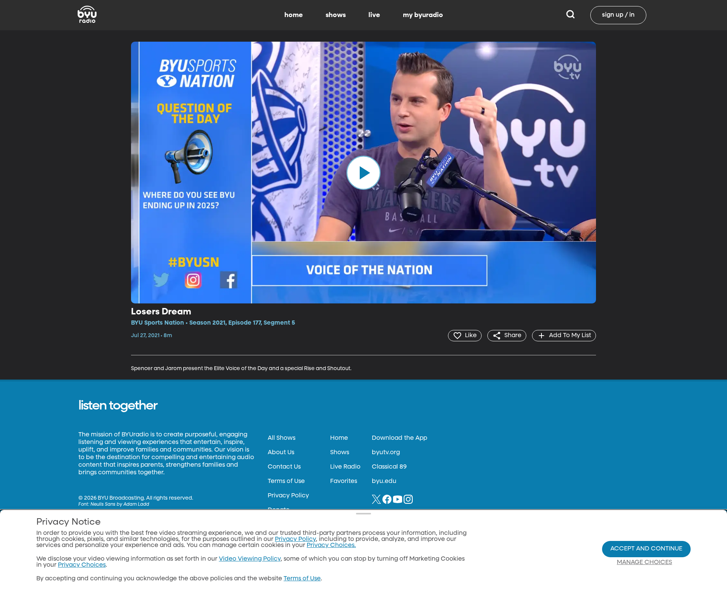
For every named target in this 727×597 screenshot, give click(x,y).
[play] (363, 172)
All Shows (281, 438)
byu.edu (384, 481)
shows (336, 15)
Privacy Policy (288, 496)
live (374, 15)
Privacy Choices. (331, 545)
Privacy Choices (82, 565)
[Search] (570, 15)
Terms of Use (286, 481)
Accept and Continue (646, 549)
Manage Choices (644, 562)
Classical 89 (389, 467)
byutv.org (386, 453)
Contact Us (284, 467)
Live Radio (345, 467)
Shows (339, 453)
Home (339, 438)
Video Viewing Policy (250, 559)
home (293, 15)
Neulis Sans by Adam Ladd (119, 504)
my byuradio (423, 15)
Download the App (399, 438)
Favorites (343, 481)
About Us (281, 453)
